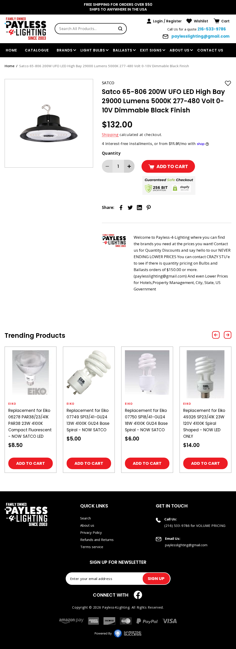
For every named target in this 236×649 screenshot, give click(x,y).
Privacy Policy (91, 532)
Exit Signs (151, 50)
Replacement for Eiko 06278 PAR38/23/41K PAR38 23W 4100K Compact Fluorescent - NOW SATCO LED (30, 423)
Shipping (110, 134)
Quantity (111, 153)
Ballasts (122, 50)
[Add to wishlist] (227, 83)
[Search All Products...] (120, 29)
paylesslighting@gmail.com (200, 36)
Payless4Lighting (116, 607)
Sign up (156, 578)
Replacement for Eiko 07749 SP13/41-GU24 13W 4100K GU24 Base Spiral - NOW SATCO (88, 420)
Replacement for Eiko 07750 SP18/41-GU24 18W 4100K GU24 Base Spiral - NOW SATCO (146, 420)
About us (179, 50)
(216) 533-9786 (177, 525)
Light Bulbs (92, 50)
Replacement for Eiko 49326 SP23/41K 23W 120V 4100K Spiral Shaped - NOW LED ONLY (204, 423)
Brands (65, 50)
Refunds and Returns (97, 539)
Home (10, 65)
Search (85, 518)
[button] (222, 21)
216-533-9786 (212, 29)
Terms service (91, 546)
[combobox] (91, 28)
